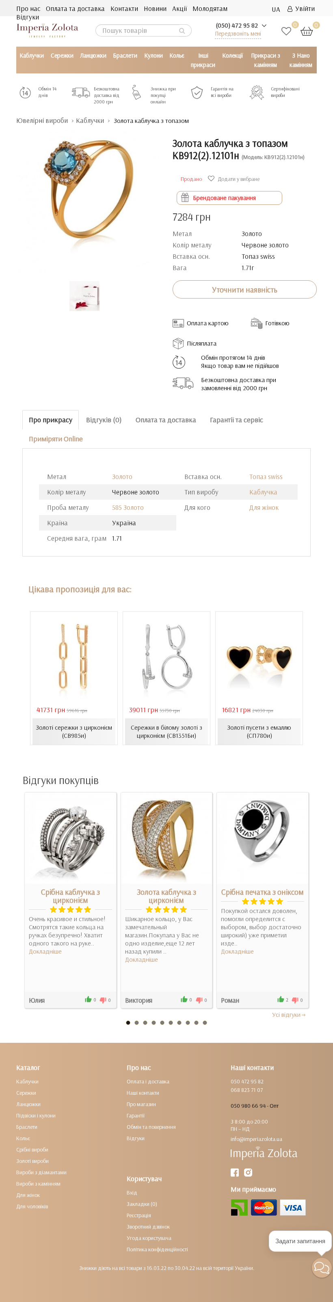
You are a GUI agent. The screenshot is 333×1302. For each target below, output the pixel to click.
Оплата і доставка (148, 1081)
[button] (322, 1268)
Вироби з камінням (38, 1183)
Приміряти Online (56, 438)
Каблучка (263, 492)
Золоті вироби (32, 1160)
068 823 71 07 (247, 1090)
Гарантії (136, 1115)
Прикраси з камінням (265, 60)
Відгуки (27, 17)
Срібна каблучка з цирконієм (70, 896)
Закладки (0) (142, 1203)
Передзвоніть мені (238, 33)
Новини (155, 8)
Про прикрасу (50, 419)
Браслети (125, 55)
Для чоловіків (32, 1206)
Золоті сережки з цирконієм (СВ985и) (74, 731)
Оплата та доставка (75, 8)
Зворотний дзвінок (148, 1226)
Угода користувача (149, 1238)
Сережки (62, 55)
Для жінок (264, 507)
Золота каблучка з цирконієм (166, 896)
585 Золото (128, 507)
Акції (179, 8)
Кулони (153, 55)
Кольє (176, 55)
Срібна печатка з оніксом (262, 892)
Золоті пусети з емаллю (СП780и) (259, 731)
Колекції (232, 55)
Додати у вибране (237, 179)
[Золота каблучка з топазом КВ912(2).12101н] (88, 197)
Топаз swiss (266, 476)
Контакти (124, 8)
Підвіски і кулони (36, 1115)
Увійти (303, 8)
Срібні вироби (32, 1149)
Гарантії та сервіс (236, 419)
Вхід (132, 1192)
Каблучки (31, 55)
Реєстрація (139, 1215)
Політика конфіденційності (157, 1249)
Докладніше (45, 951)
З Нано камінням (301, 60)
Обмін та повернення (151, 1126)
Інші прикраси (203, 60)
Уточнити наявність (244, 289)
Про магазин (141, 1104)
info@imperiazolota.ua (256, 1139)
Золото (122, 476)
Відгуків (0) (104, 419)
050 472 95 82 (247, 1081)
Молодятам (209, 8)
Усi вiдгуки (286, 1014)
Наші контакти (143, 1092)
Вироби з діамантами (41, 1172)
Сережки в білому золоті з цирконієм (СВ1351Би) (166, 731)
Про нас (28, 8)
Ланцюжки (93, 55)
